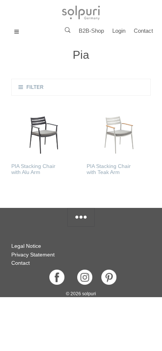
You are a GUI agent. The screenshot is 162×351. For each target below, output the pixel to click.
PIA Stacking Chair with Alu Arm (33, 169)
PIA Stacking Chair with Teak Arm (109, 169)
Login (118, 30)
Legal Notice (26, 246)
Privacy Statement (33, 255)
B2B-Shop (91, 30)
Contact (143, 30)
